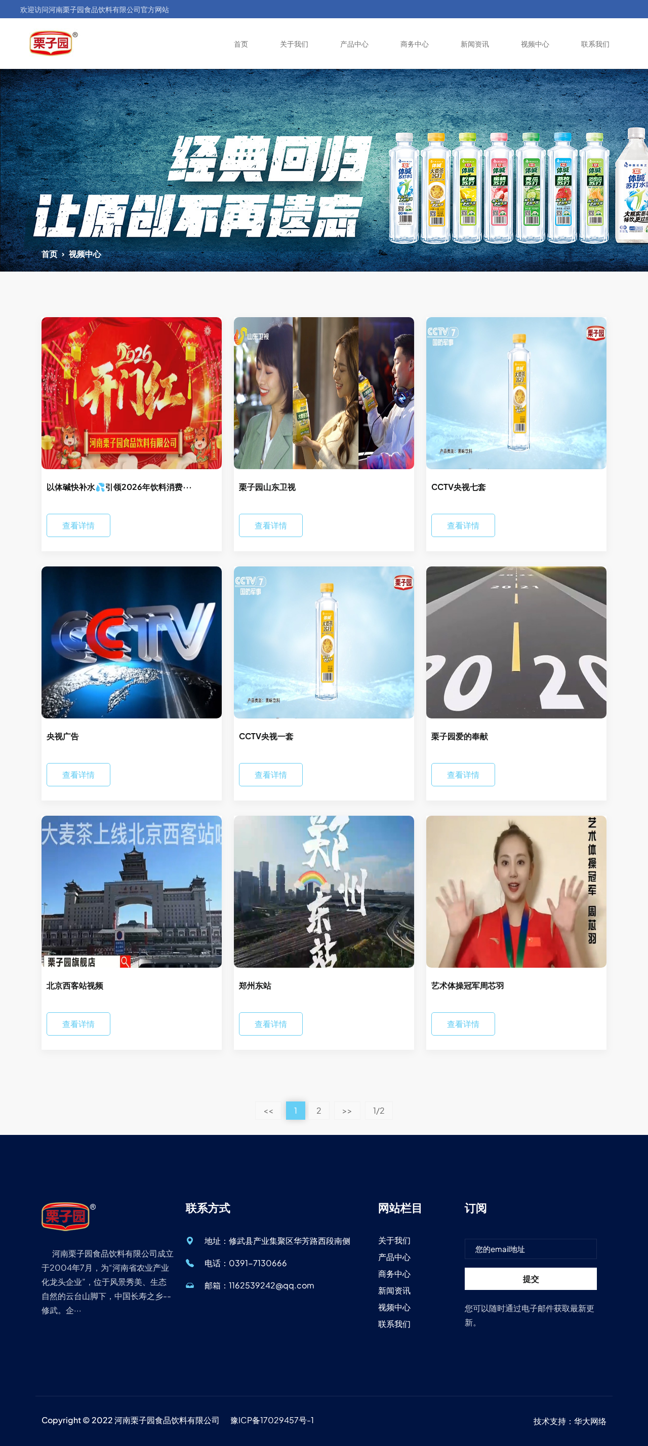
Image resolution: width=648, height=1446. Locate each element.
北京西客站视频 (75, 985)
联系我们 (595, 43)
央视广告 (63, 736)
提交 (531, 1278)
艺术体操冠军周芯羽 (467, 985)
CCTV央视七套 (458, 486)
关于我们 (294, 43)
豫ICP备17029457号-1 (272, 1420)
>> (347, 1110)
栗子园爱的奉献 (459, 736)
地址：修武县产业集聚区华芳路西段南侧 (277, 1240)
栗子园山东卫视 (267, 486)
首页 (241, 43)
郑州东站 (255, 985)
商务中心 (414, 43)
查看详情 (78, 525)
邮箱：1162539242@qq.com (259, 1285)
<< (268, 1110)
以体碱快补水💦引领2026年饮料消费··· (119, 486)
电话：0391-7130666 (246, 1263)
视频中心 (535, 43)
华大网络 (590, 1421)
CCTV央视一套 (266, 736)
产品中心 (354, 43)
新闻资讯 (475, 43)
